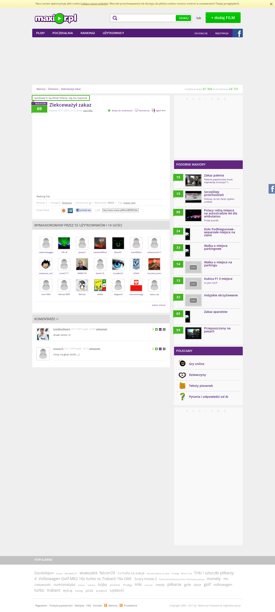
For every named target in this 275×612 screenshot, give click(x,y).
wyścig (67, 590)
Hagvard (118, 294)
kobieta (91, 584)
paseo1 (82, 252)
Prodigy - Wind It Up (182, 573)
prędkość (101, 590)
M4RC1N (82, 273)
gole (187, 584)
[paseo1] (82, 248)
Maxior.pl (55, 19)
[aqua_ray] (154, 290)
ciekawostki (42, 585)
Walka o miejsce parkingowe (216, 247)
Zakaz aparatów (215, 312)
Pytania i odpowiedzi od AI (208, 397)
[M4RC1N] (82, 269)
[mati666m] (136, 248)
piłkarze (174, 584)
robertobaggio (46, 252)
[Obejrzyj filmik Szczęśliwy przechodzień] (193, 196)
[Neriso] (82, 290)
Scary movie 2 (145, 578)
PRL (226, 579)
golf (207, 584)
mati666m (136, 252)
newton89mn (100, 252)
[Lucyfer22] (118, 269)
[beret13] (100, 269)
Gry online (196, 364)
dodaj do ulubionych (122, 110)
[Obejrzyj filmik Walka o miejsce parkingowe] (188, 250)
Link (97, 210)
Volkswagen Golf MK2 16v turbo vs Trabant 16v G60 (85, 578)
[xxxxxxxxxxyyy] (136, 290)
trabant (53, 590)
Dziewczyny (197, 375)
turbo (39, 590)
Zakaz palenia (214, 175)
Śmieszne (67, 202)
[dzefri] (100, 290)
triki (138, 584)
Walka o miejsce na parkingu (218, 263)
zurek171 (64, 273)
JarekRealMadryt (61, 328)
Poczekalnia (130, 605)
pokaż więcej (158, 304)
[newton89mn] (100, 248)
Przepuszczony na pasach (217, 329)
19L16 (64, 252)
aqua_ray (154, 294)
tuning (79, 590)
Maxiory (113, 605)
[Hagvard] (118, 290)
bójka (102, 584)
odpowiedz (101, 328)
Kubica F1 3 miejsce (218, 279)
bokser (81, 584)
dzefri (100, 294)
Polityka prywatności (61, 605)
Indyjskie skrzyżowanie (221, 295)
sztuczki (149, 584)
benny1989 (64, 294)
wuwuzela (88, 572)
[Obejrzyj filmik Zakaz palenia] (193, 180)
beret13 (100, 273)
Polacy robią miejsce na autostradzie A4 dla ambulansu (220, 213)
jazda (89, 590)
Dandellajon (44, 573)
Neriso (82, 294)
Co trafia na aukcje (131, 573)
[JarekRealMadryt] (43, 339)
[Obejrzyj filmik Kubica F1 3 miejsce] (193, 283)
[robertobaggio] (46, 248)
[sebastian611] (154, 248)
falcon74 (107, 572)
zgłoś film (160, 110)
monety (214, 578)
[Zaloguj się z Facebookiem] (237, 33)
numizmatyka (64, 584)
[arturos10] (43, 359)
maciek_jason (154, 273)
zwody (160, 585)
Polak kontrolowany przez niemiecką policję (181, 579)
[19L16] (64, 248)
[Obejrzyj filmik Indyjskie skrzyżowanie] (193, 300)
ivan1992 (88, 110)
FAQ (88, 605)
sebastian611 (154, 252)
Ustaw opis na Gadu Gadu (64, 210)
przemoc (115, 585)
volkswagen (223, 584)
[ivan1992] (46, 290)
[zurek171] (64, 269)
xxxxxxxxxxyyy (136, 294)
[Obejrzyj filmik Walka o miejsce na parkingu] (193, 267)
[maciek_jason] (154, 269)
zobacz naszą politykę (94, 3)
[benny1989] (64, 290)
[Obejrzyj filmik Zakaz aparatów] (188, 316)
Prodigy (127, 585)
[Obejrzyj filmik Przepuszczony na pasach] (193, 333)
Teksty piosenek (201, 386)
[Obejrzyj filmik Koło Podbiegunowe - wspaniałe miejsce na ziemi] (188, 234)
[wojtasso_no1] (46, 269)
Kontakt (97, 605)
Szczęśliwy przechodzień (214, 193)
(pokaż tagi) (129, 202)
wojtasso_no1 (46, 273)
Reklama (79, 605)
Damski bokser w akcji (158, 573)
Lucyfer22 (118, 273)
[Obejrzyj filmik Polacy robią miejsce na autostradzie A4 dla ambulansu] (193, 215)
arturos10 (58, 348)
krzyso (59, 573)
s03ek (136, 273)
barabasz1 (71, 573)
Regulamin (41, 605)
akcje (197, 585)
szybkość (117, 590)
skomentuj (144, 110)
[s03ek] (136, 269)
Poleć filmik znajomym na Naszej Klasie (70, 210)
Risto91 (118, 252)
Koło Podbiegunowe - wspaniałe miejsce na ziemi (219, 232)
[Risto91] (118, 248)
